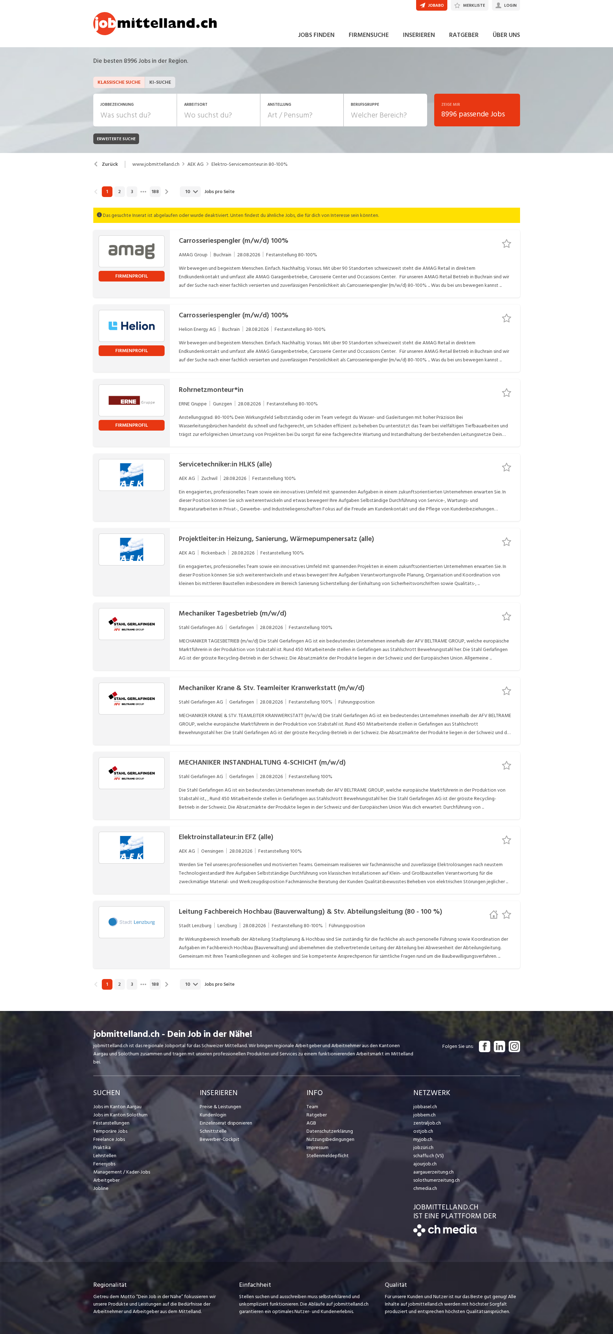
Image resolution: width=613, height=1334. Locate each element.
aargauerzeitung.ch (433, 1172)
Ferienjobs (104, 1164)
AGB (311, 1123)
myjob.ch (422, 1139)
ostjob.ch (423, 1131)
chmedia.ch (425, 1188)
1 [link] (107, 192)
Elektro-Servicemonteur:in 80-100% (249, 164)
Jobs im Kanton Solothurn (120, 1115)
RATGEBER (464, 35)
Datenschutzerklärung (329, 1131)
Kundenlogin (213, 1115)
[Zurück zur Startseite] (445, 1235)
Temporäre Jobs (110, 1131)
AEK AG (195, 164)
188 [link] (155, 192)
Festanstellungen (111, 1123)
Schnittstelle (213, 1131)
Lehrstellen (104, 1156)
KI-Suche (160, 82)
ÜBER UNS (506, 35)
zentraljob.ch (427, 1123)
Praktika (102, 1147)
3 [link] (132, 192)
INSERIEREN (419, 35)
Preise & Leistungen (220, 1107)
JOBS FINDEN (316, 35)
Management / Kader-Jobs (121, 1172)
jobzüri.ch (423, 1147)
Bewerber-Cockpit (219, 1139)
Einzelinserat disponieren (226, 1123)
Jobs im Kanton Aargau (117, 1107)
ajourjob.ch (425, 1164)
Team (312, 1107)
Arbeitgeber (106, 1180)
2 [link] (119, 192)
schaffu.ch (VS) (428, 1156)
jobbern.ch (424, 1115)
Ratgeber (316, 1115)
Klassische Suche (119, 82)
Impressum (317, 1147)
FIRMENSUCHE (369, 35)
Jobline (101, 1188)
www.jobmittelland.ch (156, 164)
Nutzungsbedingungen (330, 1139)
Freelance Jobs (109, 1139)
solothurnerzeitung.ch (436, 1180)
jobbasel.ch (425, 1107)
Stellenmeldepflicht (327, 1156)
